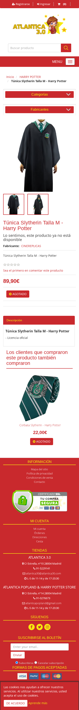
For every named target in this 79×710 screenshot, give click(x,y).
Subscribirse (26, 663)
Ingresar (44, 4)
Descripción (14, 320)
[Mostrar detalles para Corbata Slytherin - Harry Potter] (39, 398)
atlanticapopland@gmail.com (43, 603)
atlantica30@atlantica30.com (43, 573)
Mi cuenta (39, 529)
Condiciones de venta (39, 477)
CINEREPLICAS (31, 246)
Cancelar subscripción (51, 663)
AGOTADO (19, 294)
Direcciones (39, 537)
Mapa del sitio (39, 469)
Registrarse (22, 4)
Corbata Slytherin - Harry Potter (40, 425)
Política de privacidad (40, 473)
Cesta (39, 541)
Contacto (39, 482)
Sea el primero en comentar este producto (33, 270)
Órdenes (39, 533)
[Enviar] (66, 48)
